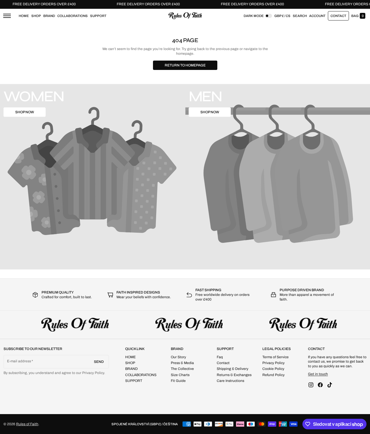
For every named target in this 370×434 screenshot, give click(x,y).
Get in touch (318, 374)
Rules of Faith (27, 424)
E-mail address (19, 361)
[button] (300, 16)
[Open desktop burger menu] (7, 16)
